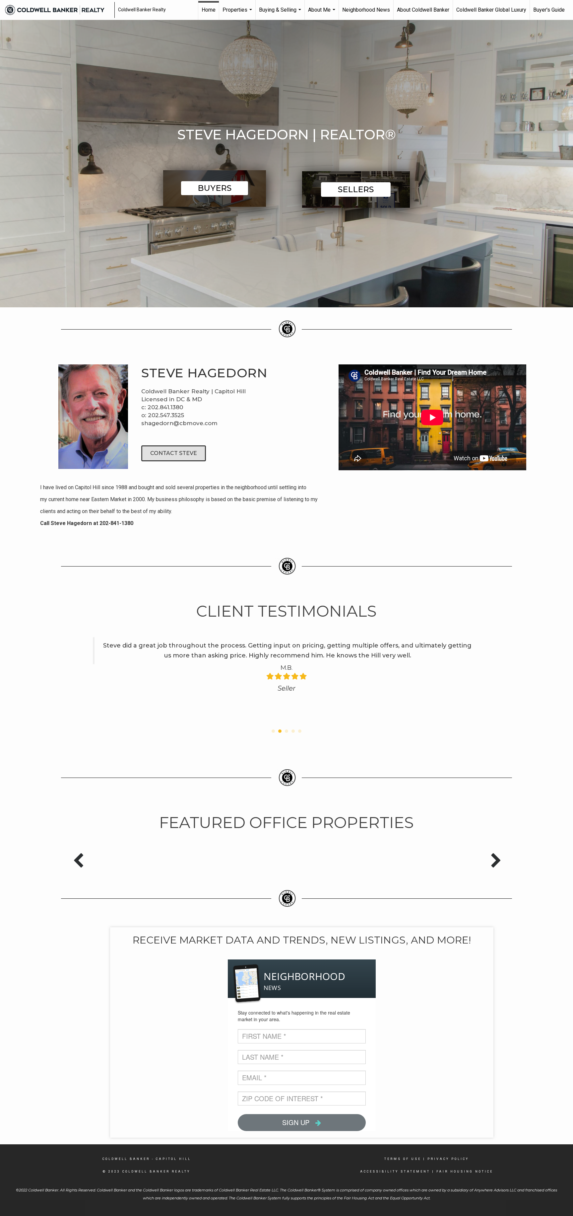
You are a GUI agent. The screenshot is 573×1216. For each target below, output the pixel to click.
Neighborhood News (366, 10)
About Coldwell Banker (423, 10)
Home (209, 10)
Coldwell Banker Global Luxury (491, 10)
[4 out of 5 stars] (294, 676)
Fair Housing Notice (464, 1171)
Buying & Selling (281, 13)
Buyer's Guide (549, 10)
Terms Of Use (402, 1159)
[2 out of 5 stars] (278, 676)
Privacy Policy (448, 1159)
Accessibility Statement (395, 1171)
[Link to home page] (58, 10)
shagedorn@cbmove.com (179, 423)
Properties (238, 13)
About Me (322, 13)
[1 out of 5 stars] (270, 676)
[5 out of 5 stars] (303, 676)
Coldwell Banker (126, 1159)
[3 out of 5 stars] (286, 676)
